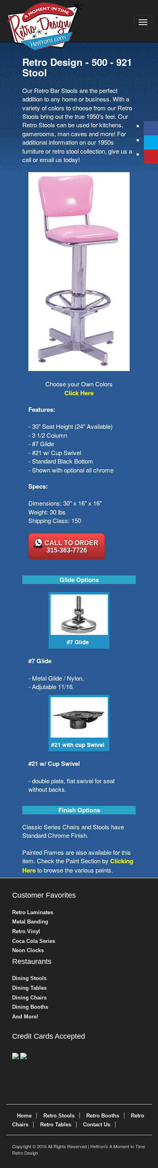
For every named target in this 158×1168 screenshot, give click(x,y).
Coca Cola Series (33, 941)
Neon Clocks (28, 950)
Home (24, 1116)
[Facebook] (151, 128)
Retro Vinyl (26, 931)
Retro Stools (59, 1116)
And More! (25, 1017)
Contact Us (96, 1125)
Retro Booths (102, 1116)
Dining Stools (29, 978)
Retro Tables (55, 1125)
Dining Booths (30, 1007)
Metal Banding (30, 922)
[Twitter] (151, 142)
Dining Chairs (29, 998)
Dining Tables (29, 988)
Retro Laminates (32, 912)
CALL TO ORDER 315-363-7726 (71, 547)
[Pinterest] (151, 157)
